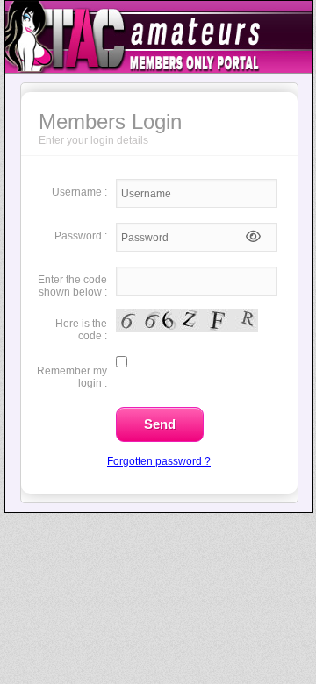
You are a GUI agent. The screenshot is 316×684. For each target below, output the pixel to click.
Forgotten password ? (159, 461)
